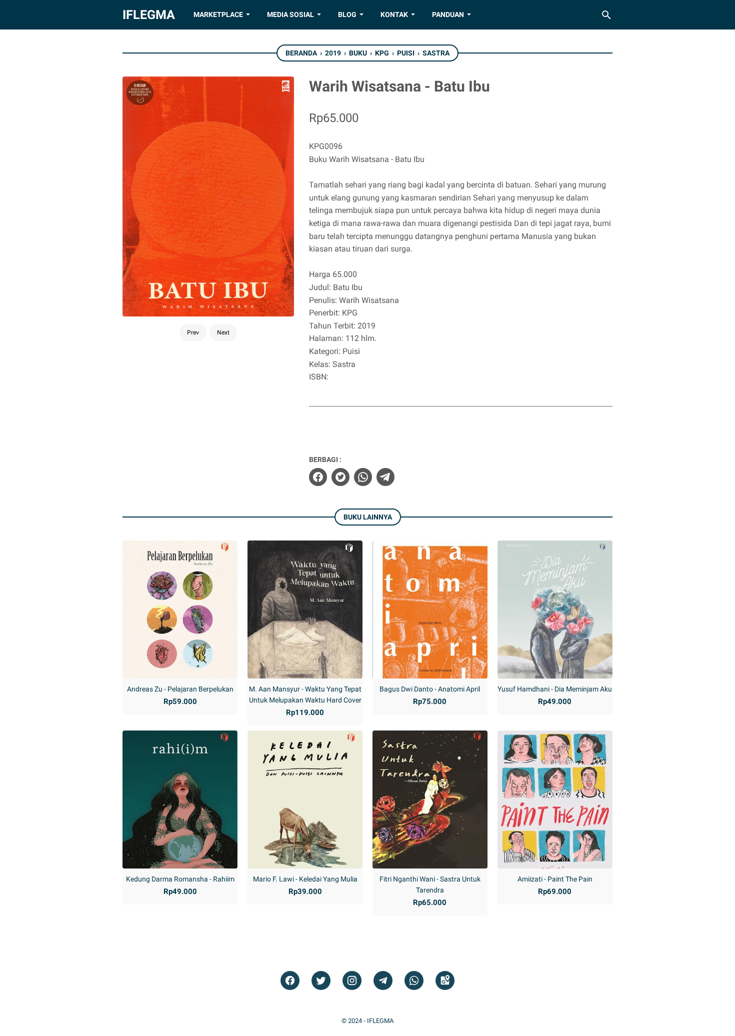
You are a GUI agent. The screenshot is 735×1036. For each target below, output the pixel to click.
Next (223, 332)
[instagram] (352, 980)
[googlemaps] (445, 980)
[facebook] (318, 477)
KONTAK (394, 14)
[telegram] (385, 477)
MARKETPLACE (218, 14)
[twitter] (341, 477)
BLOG (347, 14)
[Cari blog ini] (606, 15)
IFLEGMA (148, 15)
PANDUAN (448, 14)
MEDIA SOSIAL (290, 14)
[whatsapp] (363, 477)
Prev (193, 332)
